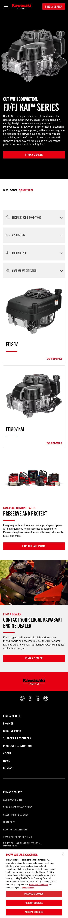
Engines (13, 190)
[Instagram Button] (22, 700)
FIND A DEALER (34, 658)
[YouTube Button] (45, 700)
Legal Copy (9, 821)
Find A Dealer (11, 716)
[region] (34, 883)
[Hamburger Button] (5, 6)
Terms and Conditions (38, 884)
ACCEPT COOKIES (34, 912)
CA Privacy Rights (12, 799)
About (7, 753)
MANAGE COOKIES (34, 894)
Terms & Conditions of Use (17, 807)
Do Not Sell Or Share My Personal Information (22, 844)
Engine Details (54, 358)
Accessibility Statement (16, 814)
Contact (8, 768)
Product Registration (17, 745)
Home (5, 190)
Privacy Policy (12, 792)
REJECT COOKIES (34, 903)
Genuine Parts (12, 731)
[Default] (21, 6)
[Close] (62, 854)
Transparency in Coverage (17, 836)
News (6, 760)
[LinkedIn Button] (38, 700)
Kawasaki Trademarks (15, 829)
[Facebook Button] (30, 700)
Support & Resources (17, 738)
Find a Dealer (53, 6)
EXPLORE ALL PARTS (34, 546)
